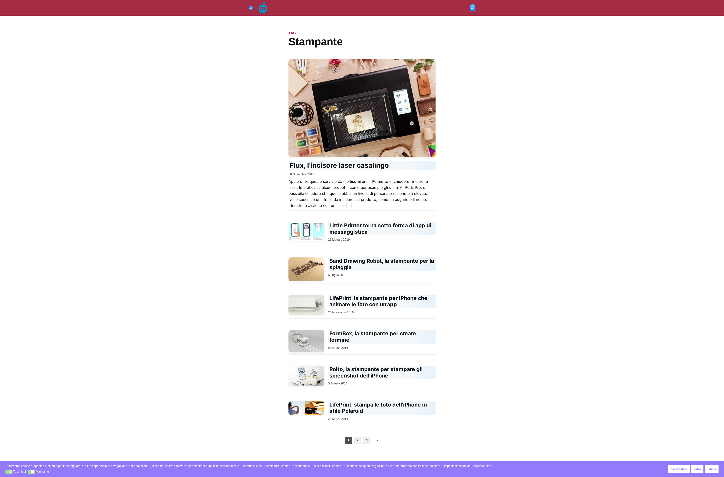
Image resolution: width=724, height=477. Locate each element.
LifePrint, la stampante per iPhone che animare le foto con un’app (378, 301)
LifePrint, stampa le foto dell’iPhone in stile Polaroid (378, 407)
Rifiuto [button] (711, 468)
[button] (8, 472)
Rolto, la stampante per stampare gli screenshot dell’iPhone (376, 372)
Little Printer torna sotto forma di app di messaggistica (380, 228)
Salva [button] (697, 468)
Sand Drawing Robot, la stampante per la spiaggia (381, 264)
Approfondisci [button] (482, 466)
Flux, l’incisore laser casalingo (339, 165)
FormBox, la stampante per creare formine (372, 336)
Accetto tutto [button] (678, 468)
